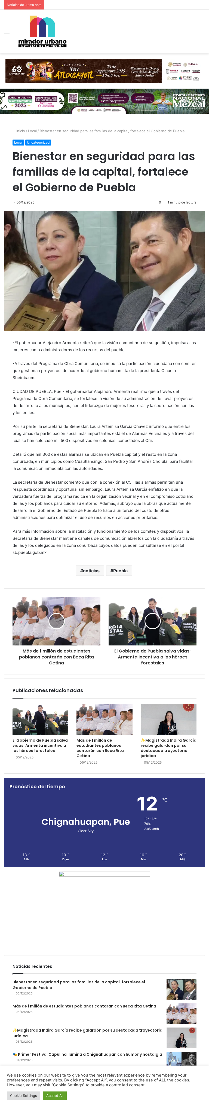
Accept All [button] (54, 1095)
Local (32, 131)
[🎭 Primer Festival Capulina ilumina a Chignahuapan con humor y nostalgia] (181, 1062)
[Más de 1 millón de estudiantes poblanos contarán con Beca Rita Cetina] (104, 719)
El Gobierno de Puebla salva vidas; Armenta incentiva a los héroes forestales (40, 745)
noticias (91, 570)
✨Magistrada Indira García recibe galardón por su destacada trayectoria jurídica (168, 748)
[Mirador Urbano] (42, 32)
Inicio (20, 131)
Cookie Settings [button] (23, 1095)
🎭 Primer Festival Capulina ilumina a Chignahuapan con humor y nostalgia (87, 1054)
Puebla (120, 570)
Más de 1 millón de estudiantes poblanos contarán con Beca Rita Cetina (100, 748)
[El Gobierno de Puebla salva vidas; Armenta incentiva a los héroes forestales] (40, 719)
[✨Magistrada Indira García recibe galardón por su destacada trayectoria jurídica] (168, 719)
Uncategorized (38, 142)
